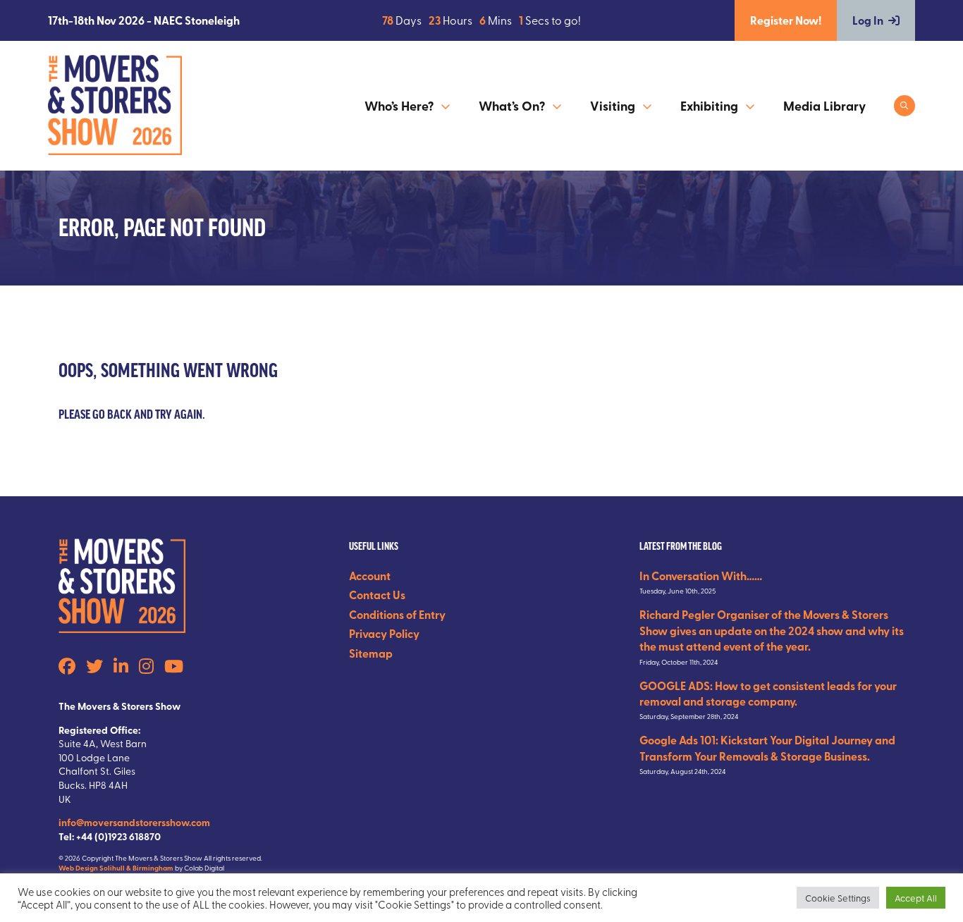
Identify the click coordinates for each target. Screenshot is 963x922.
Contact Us (377, 594)
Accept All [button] (916, 898)
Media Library (824, 106)
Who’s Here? (399, 106)
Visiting (612, 106)
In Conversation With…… (700, 575)
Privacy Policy (384, 633)
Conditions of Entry (397, 614)
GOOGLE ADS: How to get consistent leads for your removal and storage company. (768, 693)
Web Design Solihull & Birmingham (116, 868)
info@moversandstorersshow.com (134, 822)
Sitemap (371, 653)
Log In (867, 20)
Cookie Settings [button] (838, 898)
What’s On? (512, 106)
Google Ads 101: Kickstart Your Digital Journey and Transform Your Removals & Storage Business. (767, 747)
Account (370, 575)
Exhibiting (709, 106)
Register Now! (785, 20)
